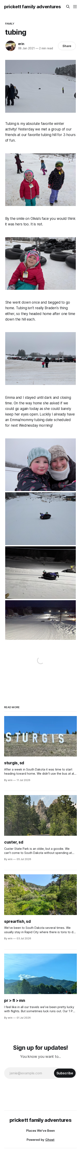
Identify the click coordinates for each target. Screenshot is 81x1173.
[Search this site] (68, 6)
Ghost (49, 1140)
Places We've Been (40, 1131)
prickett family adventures (32, 6)
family (10, 23)
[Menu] (75, 6)
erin (21, 44)
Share (67, 46)
